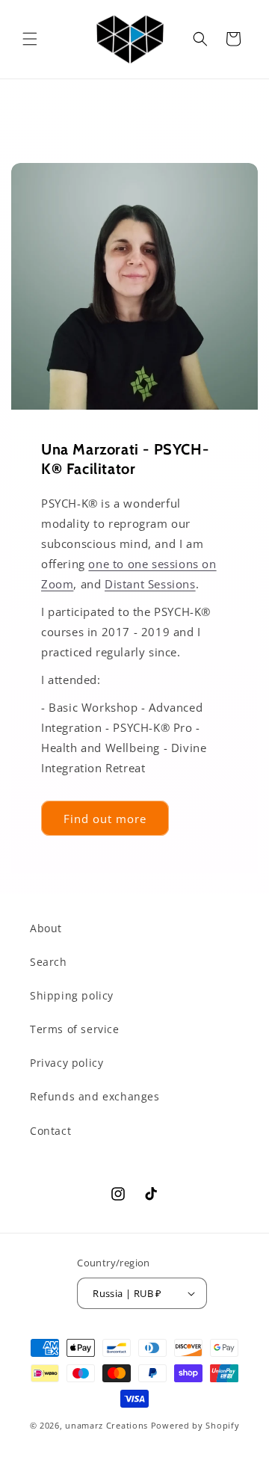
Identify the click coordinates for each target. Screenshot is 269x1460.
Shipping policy (72, 995)
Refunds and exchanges (95, 1096)
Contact (50, 1131)
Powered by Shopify (195, 1425)
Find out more (105, 817)
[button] (29, 38)
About (46, 928)
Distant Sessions (150, 583)
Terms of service (75, 1029)
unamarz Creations (106, 1425)
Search (48, 962)
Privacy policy (66, 1063)
